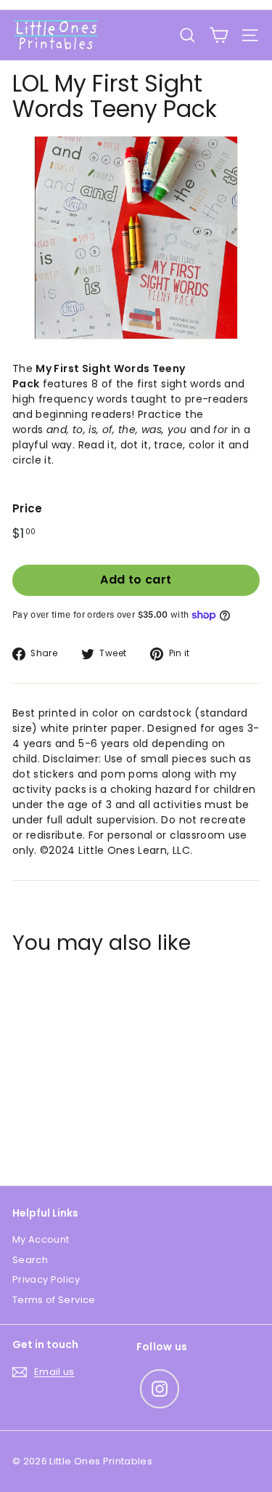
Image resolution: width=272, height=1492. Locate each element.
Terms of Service (54, 1300)
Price (27, 508)
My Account (41, 1239)
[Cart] (219, 35)
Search (30, 1260)
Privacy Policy (46, 1279)
